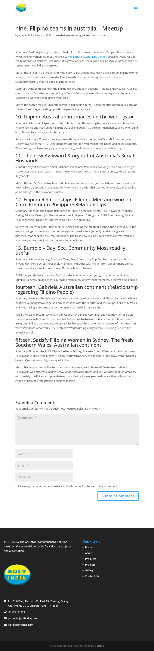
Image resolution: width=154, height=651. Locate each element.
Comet (99, 645)
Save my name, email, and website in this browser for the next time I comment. (69, 486)
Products (90, 559)
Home (89, 547)
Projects (90, 564)
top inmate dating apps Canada (87, 56)
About (89, 553)
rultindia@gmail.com (20, 625)
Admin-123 (25, 35)
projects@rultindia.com (22, 618)
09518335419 (16, 612)
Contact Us (92, 576)
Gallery (89, 570)
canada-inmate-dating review (72, 35)
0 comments (101, 35)
